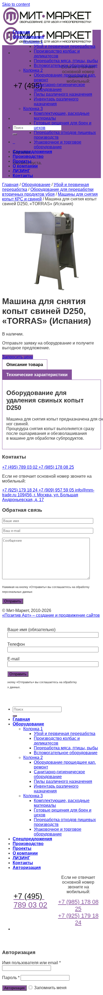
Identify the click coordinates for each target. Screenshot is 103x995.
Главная (21, 32)
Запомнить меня (50, 987)
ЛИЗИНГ (21, 171)
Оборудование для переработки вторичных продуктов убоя (47, 191)
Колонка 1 (33, 41)
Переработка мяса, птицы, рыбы (66, 60)
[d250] (51, 251)
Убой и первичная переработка (64, 46)
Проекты (22, 161)
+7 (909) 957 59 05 (57, 490)
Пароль (11, 977)
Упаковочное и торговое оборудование (57, 144)
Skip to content (16, 4)
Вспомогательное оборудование (65, 65)
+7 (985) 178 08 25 (56, 467)
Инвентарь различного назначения (56, 101)
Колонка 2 (33, 70)
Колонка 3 (33, 108)
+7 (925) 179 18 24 (78, 108)
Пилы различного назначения (63, 94)
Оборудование (28, 37)
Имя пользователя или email (31, 962)
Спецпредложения (32, 151)
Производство (28, 156)
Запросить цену (17, 357)
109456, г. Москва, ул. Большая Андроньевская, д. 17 (40, 497)
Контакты (23, 175)
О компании (25, 166)
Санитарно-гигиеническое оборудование (59, 87)
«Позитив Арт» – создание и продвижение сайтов (51, 615)
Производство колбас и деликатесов (57, 53)
